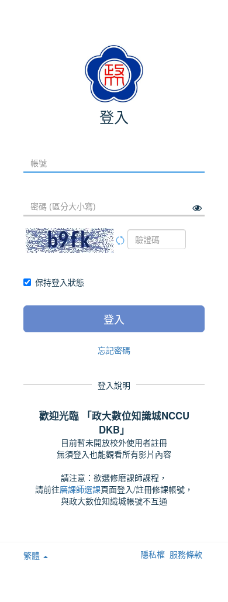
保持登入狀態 (59, 282)
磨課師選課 (80, 489)
